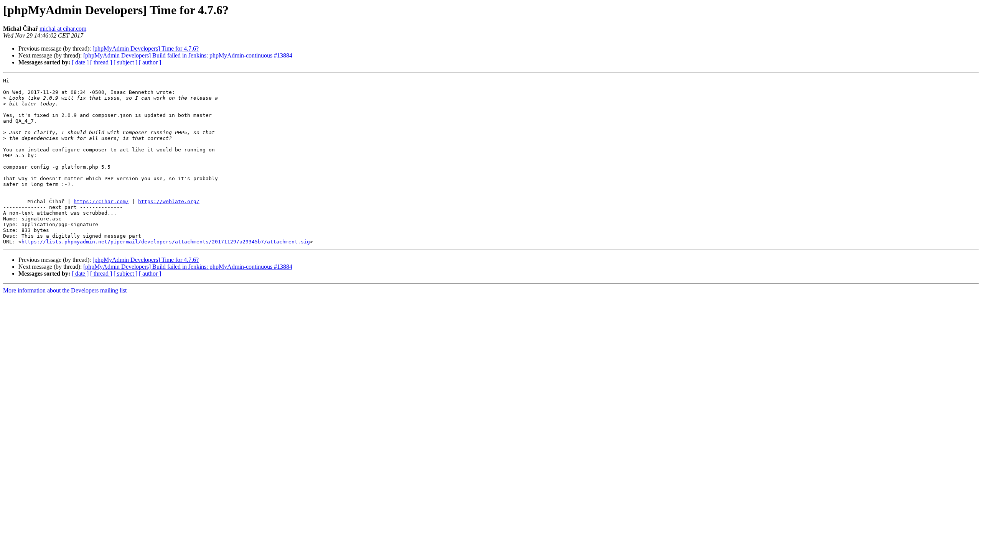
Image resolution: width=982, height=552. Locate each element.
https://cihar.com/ (101, 201)
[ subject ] (125, 62)
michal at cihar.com (63, 28)
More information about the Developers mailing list (65, 290)
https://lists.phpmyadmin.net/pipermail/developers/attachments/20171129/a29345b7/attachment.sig (165, 242)
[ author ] (150, 62)
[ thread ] (101, 62)
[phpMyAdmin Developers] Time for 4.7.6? (145, 48)
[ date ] (80, 62)
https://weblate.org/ (168, 201)
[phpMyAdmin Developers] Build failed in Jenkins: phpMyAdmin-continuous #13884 (187, 55)
